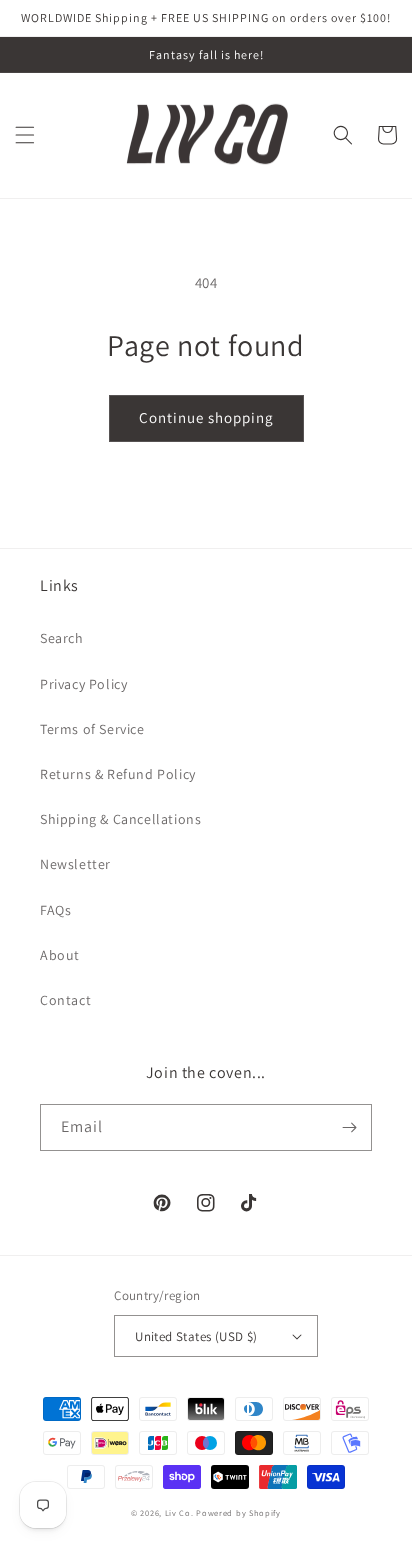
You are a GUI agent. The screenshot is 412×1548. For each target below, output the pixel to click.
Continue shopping (206, 417)
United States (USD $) (196, 1336)
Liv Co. (179, 1512)
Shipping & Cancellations (120, 819)
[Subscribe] (349, 1127)
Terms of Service (92, 729)
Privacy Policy (83, 684)
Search (62, 638)
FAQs (55, 910)
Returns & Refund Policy (118, 774)
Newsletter (75, 864)
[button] (25, 135)
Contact (65, 1000)
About (60, 955)
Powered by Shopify (238, 1512)
